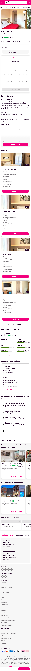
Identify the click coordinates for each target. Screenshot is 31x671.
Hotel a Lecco (6, 548)
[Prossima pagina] (28, 535)
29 (23, 81)
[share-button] (24, 12)
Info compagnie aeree (6, 615)
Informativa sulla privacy (6, 587)
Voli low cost (4, 635)
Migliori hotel (4, 640)
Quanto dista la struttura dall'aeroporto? (12, 412)
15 (23, 74)
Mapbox (20, 129)
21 (19, 78)
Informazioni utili (5, 617)
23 (26, 78)
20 (15, 78)
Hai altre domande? (11, 431)
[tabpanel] (15, 550)
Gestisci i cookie (5, 592)
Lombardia (12, 7)
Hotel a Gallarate (6, 546)
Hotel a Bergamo (6, 540)
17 (4, 78)
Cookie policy (4, 590)
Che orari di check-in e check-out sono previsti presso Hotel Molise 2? (15, 405)
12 (11, 74)
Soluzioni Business (5, 604)
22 (23, 78)
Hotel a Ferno (6, 553)
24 (4, 81)
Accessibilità (4, 622)
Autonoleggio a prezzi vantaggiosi (9, 633)
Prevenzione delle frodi (6, 625)
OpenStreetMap (26, 129)
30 (26, 81)
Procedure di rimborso (6, 612)
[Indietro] (4, 61)
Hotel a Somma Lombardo (9, 544)
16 (26, 74)
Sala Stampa (4, 602)
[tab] (8, 535)
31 (4, 85)
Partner (3, 599)
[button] (14, 19)
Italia (6, 7)
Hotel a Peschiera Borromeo (9, 557)
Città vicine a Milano (7, 535)
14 (19, 74)
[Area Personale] (29, 2)
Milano (18, 7)
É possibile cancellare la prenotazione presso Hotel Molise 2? (15, 424)
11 (8, 74)
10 (4, 74)
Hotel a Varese (6, 559)
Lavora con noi (4, 594)
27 (15, 81)
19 (11, 78)
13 (15, 74)
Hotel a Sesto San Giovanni (9, 551)
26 (11, 81)
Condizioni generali (5, 585)
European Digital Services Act (8, 620)
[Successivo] (26, 61)
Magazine (3, 643)
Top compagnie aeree (6, 630)
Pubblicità (3, 597)
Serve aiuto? (4, 610)
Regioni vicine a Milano (22, 535)
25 (8, 81)
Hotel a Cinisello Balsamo (9, 555)
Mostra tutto (5, 124)
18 (8, 78)
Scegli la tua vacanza (6, 638)
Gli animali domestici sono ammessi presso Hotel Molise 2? (14, 418)
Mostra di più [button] (6, 389)
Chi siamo (3, 582)
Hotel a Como (6, 542)
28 (19, 81)
